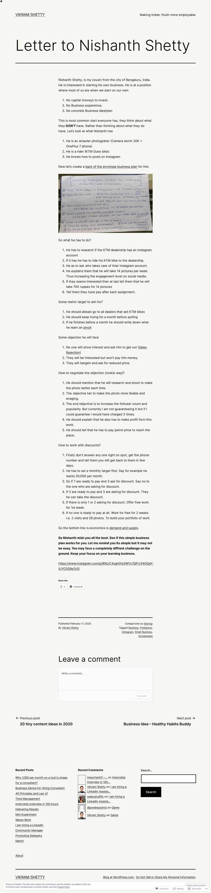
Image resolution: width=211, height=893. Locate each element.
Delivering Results (27, 809)
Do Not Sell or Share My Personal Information (166, 877)
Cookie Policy (64, 887)
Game (115, 807)
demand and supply (124, 528)
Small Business (143, 631)
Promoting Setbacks (28, 835)
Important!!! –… (97, 777)
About (19, 855)
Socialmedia (145, 636)
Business (134, 627)
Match (19, 841)
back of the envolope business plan (111, 166)
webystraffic (95, 796)
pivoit (87, 327)
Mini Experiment (26, 814)
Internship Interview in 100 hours (36, 804)
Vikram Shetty (30, 14)
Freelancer (146, 627)
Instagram (127, 631)
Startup (148, 623)
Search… (146, 770)
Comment (142, 696)
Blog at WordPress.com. (119, 877)
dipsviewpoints (97, 807)
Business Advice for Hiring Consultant (40, 788)
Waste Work (23, 820)
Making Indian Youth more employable (168, 15)
